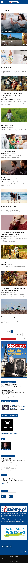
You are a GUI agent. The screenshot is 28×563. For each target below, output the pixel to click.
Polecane (11, 556)
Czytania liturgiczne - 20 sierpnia (8, 396)
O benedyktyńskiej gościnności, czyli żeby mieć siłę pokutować (13, 289)
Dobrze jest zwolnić (7, 125)
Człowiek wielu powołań (6, 467)
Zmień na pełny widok (6, 546)
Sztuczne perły (6, 67)
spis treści (23, 338)
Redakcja (7, 558)
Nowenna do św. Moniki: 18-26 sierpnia (9, 384)
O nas (3, 558)
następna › (19, 334)
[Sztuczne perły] (14, 57)
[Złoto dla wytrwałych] (14, 141)
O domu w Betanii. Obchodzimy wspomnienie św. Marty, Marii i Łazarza (11, 95)
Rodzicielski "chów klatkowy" (7, 469)
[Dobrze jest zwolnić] (14, 115)
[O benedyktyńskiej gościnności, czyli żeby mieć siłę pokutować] (14, 278)
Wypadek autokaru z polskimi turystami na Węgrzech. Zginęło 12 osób (13, 393)
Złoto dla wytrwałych (8, 151)
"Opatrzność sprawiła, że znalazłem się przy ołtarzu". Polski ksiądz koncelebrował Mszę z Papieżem (12, 464)
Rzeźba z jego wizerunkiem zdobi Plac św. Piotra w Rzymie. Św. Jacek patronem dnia (14, 387)
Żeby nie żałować (7, 262)
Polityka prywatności (14, 561)
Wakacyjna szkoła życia (9, 317)
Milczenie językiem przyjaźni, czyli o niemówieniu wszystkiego (13, 233)
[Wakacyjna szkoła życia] (14, 306)
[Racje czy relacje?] (14, 23)
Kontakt (12, 558)
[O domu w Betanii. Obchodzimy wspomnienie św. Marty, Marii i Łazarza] (14, 83)
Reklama (16, 556)
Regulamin (22, 558)
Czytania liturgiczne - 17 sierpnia (8, 390)
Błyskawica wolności (6, 458)
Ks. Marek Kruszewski (6, 449)
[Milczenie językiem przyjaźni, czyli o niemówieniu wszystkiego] (14, 222)
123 (14, 334)
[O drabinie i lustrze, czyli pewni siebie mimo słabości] (14, 167)
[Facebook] (21, 551)
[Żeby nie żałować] (14, 252)
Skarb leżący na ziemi (8, 206)
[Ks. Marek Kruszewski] (6, 447)
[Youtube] (25, 551)
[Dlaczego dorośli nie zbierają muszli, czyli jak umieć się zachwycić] (11, 41)
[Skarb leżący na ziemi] (14, 196)
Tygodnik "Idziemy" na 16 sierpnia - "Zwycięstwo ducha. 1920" (13, 461)
